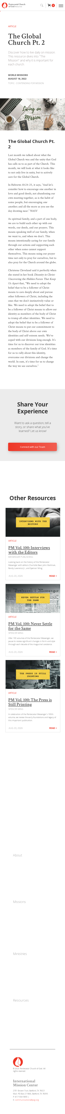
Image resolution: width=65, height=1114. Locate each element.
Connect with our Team (32, 446)
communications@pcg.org (27, 1099)
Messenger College (24, 1007)
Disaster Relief (22, 936)
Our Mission (20, 867)
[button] (51, 5)
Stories (18, 819)
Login (17, 841)
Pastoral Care (21, 988)
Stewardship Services (26, 1029)
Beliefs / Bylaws (22, 878)
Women (17, 961)
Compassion (20, 930)
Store (17, 804)
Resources (21, 1000)
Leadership (20, 873)
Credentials (20, 884)
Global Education (23, 941)
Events (18, 811)
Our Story (19, 862)
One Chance (20, 909)
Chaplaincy (19, 982)
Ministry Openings (24, 889)
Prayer (18, 826)
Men (15, 966)
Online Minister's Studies (28, 1023)
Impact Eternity (22, 914)
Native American (23, 925)
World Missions (22, 919)
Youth (17, 971)
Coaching (18, 977)
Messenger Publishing (26, 1018)
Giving (17, 834)
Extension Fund (22, 1034)
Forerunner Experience (27, 1013)
